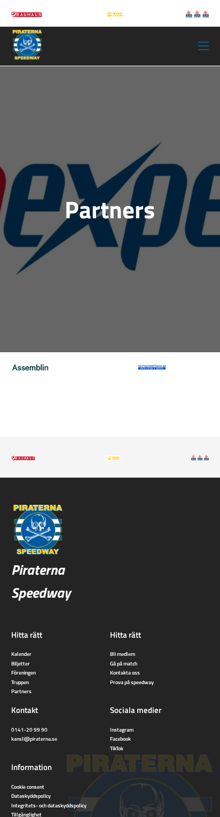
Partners (21, 691)
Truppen (20, 682)
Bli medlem (122, 653)
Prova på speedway (132, 682)
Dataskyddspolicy (31, 795)
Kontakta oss (125, 672)
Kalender (21, 653)
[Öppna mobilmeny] (203, 46)
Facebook (120, 738)
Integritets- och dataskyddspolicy (49, 805)
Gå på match (123, 663)
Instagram (121, 729)
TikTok (116, 748)
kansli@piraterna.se (34, 738)
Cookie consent (27, 786)
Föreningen (23, 672)
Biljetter (20, 663)
